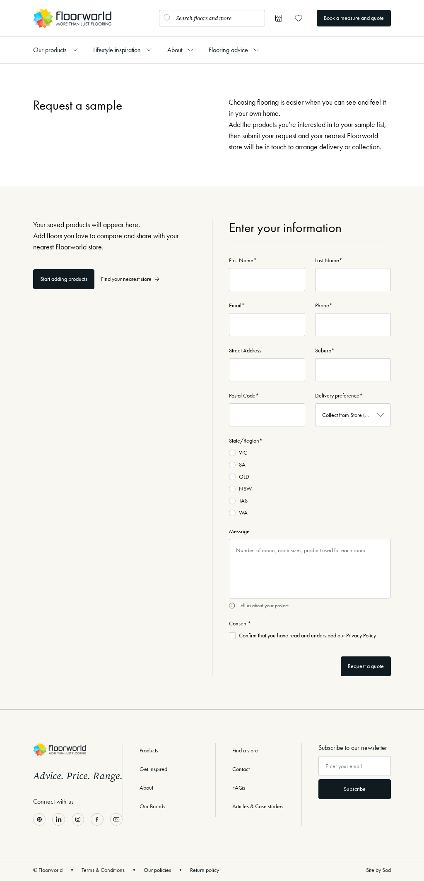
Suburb (325, 350)
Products (149, 750)
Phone (323, 305)
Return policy (204, 870)
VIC (243, 452)
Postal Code (244, 395)
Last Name (328, 260)
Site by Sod (378, 870)
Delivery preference (339, 395)
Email (237, 305)
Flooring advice (228, 50)
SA (242, 464)
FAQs (238, 787)
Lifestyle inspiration (117, 50)
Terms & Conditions (103, 870)
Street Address (245, 350)
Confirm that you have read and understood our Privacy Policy (307, 635)
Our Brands (152, 806)
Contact (241, 769)
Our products (50, 50)
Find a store (245, 750)
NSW (245, 488)
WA (243, 512)
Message (239, 531)
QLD (244, 476)
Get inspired (153, 769)
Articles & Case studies (257, 806)
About (174, 50)
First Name (243, 260)
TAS (243, 500)
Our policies (157, 870)
